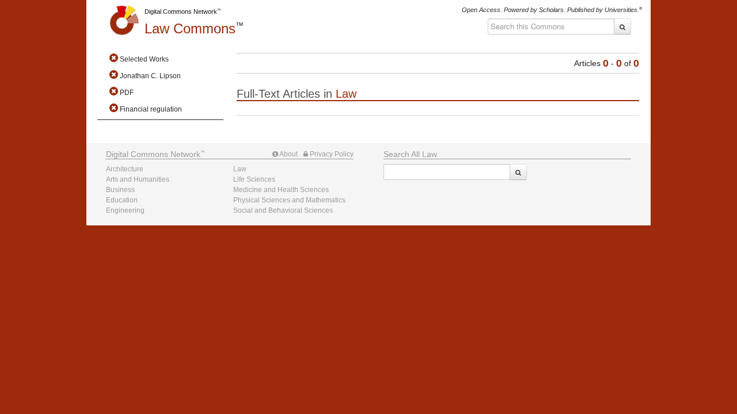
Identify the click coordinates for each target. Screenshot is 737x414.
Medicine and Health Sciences (281, 190)
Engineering (125, 210)
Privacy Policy (331, 154)
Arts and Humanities (137, 179)
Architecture (124, 169)
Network (153, 154)
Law (190, 28)
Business (120, 190)
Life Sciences (254, 179)
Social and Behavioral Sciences (283, 210)
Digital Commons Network (181, 11)
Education (122, 200)
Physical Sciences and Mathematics (289, 200)
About (288, 154)
